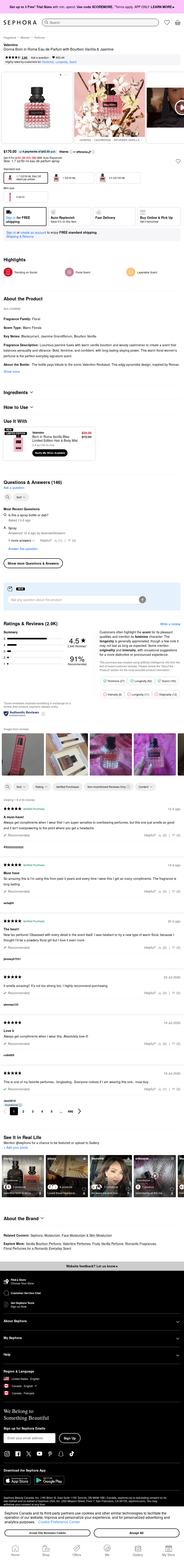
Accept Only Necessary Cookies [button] (47, 1532)
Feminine (48, 62)
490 (70, 1111)
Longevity (62, 62)
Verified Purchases (67, 787)
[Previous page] (5, 1111)
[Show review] (23, 754)
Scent (73, 62)
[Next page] (79, 1111)
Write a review (170, 624)
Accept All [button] (136, 1533)
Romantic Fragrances (140, 1243)
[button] (36, 1522)
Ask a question (40, 57)
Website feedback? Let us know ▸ (92, 1266)
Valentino (11, 45)
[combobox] (100, 22)
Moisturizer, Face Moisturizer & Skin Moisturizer (78, 1235)
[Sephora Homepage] (20, 22)
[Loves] (167, 22)
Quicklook (14, 443)
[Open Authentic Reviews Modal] (43, 713)
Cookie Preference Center (59, 1522)
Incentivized (11, 1104)
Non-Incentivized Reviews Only (107, 787)
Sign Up (70, 1438)
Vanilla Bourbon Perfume (43, 1243)
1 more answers (19, 540)
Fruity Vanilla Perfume (107, 1243)
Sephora (37, 1235)
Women (25, 37)
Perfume (39, 37)
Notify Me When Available (50, 453)
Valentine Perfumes (76, 1243)
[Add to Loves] (178, 161)
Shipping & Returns (20, 236)
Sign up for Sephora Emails (24, 1428)
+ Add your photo (16, 1148)
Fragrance (10, 37)
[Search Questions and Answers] (8, 497)
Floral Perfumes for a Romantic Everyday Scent (37, 1248)
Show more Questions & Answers (33, 563)
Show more (12, 371)
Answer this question (23, 548)
